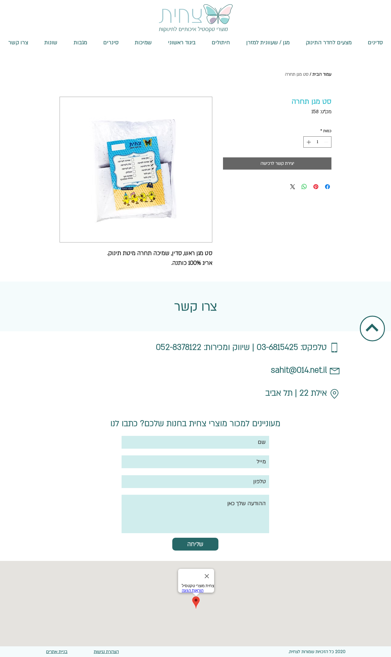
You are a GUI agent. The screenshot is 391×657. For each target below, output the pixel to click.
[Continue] (372, 328)
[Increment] (308, 142)
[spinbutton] (317, 142)
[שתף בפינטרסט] (316, 186)
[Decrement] (327, 142)
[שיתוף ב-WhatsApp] (304, 186)
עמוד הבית (321, 74)
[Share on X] (292, 186)
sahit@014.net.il (299, 370)
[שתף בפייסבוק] (327, 186)
